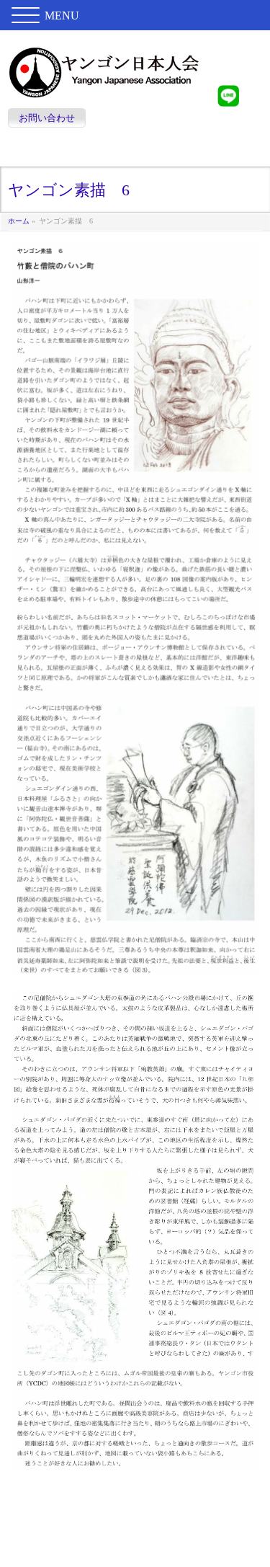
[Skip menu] (135, 152)
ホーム (19, 221)
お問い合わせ (47, 117)
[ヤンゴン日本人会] (104, 84)
